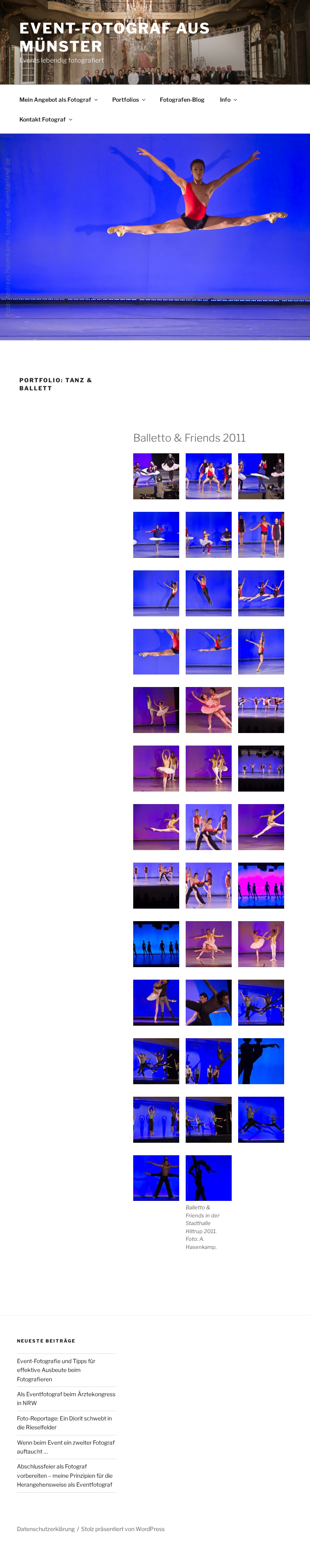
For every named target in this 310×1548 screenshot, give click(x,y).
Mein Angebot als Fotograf (55, 99)
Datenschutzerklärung (46, 1528)
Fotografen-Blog (182, 99)
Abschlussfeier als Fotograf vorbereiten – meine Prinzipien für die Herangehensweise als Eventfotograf (65, 1475)
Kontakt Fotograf (42, 119)
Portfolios (125, 99)
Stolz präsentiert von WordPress (123, 1528)
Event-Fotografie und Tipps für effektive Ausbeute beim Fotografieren (56, 1370)
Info (225, 99)
